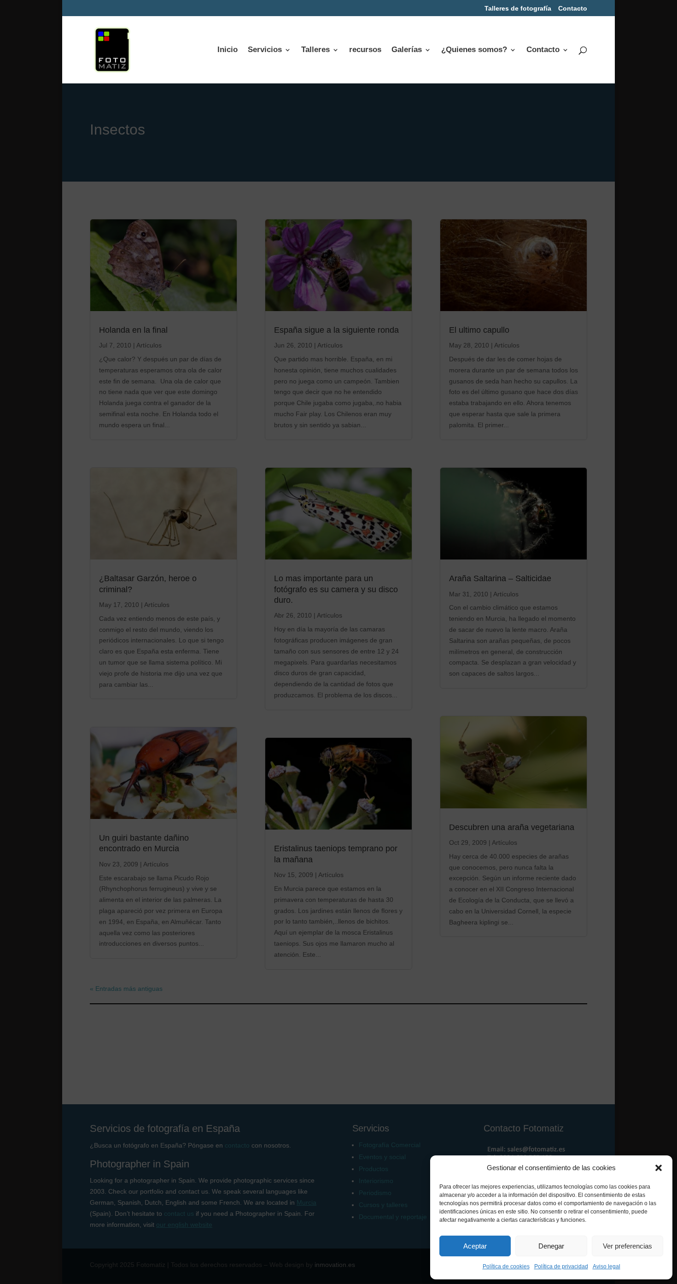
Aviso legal (606, 1266)
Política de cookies (506, 1266)
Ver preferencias (627, 1246)
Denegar (551, 1246)
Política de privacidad (561, 1266)
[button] (658, 1167)
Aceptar (475, 1246)
